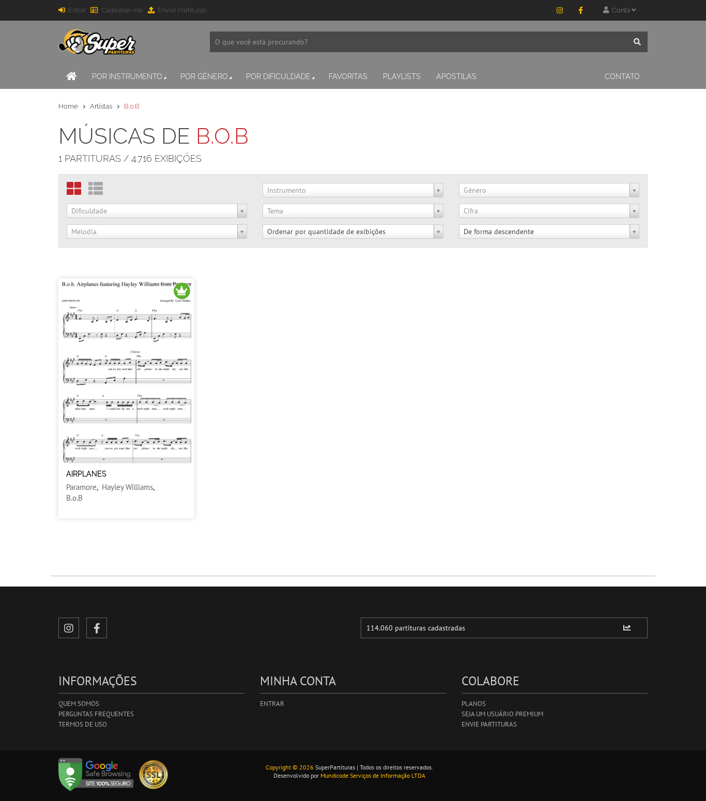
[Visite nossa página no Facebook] (580, 10)
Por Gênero (204, 76)
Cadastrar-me (122, 10)
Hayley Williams (127, 487)
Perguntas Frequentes (96, 714)
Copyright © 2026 (290, 767)
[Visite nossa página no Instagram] (559, 10)
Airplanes (86, 474)
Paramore (81, 487)
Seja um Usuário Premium (502, 714)
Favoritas (348, 76)
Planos (474, 703)
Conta (620, 10)
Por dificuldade (278, 76)
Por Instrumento (127, 76)
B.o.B (74, 498)
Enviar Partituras (182, 10)
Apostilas (456, 76)
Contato (622, 76)
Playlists (402, 76)
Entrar (77, 10)
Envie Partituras (489, 724)
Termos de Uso (82, 724)
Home (68, 106)
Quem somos (78, 703)
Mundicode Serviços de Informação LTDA (372, 775)
